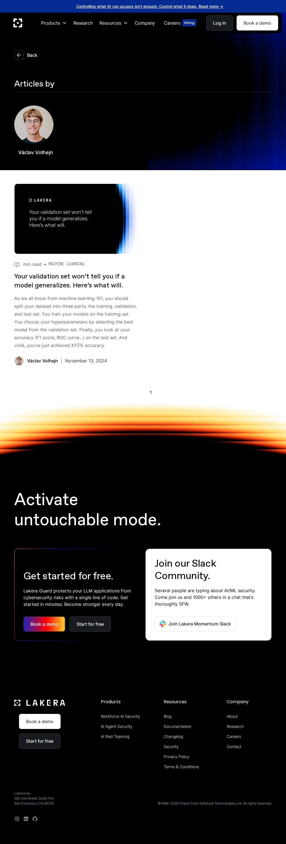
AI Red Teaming (115, 736)
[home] (18, 22)
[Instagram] (17, 819)
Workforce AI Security (120, 716)
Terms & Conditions (181, 766)
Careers (234, 736)
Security (171, 746)
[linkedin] (26, 819)
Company (145, 22)
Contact (234, 746)
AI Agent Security (116, 726)
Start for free (90, 624)
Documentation (177, 726)
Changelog (173, 736)
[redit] (35, 819)
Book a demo (257, 22)
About (232, 716)
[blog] (76, 219)
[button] (54, 23)
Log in (219, 22)
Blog (167, 716)
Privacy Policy (176, 756)
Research (83, 22)
